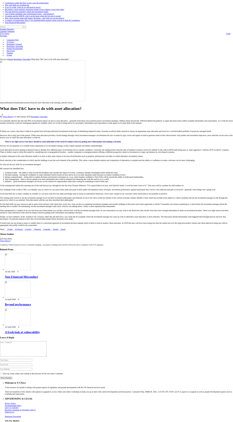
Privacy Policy (10, 403)
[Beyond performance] (18, 297)
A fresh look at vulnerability (22, 332)
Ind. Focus (11, 51)
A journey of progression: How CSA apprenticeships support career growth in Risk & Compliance (42, 20)
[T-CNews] (4, 34)
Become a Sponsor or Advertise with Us (20, 410)
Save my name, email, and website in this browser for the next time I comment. (33, 374)
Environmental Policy (13, 406)
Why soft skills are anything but (17, 5)
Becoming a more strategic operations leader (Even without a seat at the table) (34, 9)
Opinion (10, 53)
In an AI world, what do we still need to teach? (23, 7)
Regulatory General (14, 44)
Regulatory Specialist (15, 46)
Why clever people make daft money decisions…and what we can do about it (34, 18)
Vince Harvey (8, 117)
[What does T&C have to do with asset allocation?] (42, 100)
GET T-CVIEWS (11, 408)
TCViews (10, 42)
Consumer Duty (13, 40)
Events (9, 55)
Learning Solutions (7, 31)
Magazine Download (13, 416)
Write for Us (9, 412)
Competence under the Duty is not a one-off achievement (27, 3)
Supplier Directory (7, 29)
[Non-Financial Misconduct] (18, 269)
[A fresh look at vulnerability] (18, 325)
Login (228, 34)
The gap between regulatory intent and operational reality (27, 12)
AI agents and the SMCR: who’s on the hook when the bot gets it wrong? (33, 16)
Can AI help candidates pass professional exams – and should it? (29, 14)
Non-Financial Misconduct (15, 23)
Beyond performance (18, 304)
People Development (15, 49)
